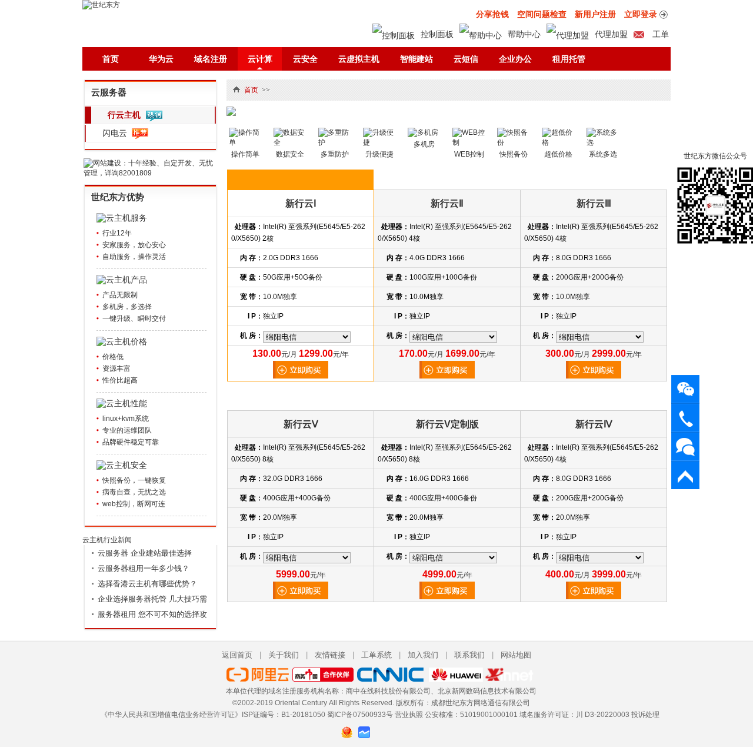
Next (653, 102)
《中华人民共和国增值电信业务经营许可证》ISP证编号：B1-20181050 (213, 715)
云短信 (466, 59)
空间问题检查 (542, 14)
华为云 (161, 59)
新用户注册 (595, 14)
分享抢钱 (492, 14)
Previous (244, 102)
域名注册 (210, 59)
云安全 (305, 59)
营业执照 (409, 715)
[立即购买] (300, 376)
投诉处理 (645, 715)
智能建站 (416, 59)
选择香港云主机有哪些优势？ (147, 583)
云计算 (260, 59)
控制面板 (437, 34)
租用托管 (568, 59)
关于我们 (283, 654)
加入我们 (423, 654)
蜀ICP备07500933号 (360, 715)
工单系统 (376, 654)
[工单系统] (685, 446)
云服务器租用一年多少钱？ (143, 568)
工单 (659, 34)
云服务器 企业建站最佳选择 (145, 553)
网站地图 (516, 654)
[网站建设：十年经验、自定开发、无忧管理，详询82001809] (151, 173)
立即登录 (640, 14)
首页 (110, 59)
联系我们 (469, 654)
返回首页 (237, 654)
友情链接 (330, 654)
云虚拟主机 (358, 59)
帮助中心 (524, 34)
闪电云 (114, 133)
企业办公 (515, 59)
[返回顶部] (685, 475)
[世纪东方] (101, 5)
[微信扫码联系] (685, 389)
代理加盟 (611, 34)
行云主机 (124, 114)
